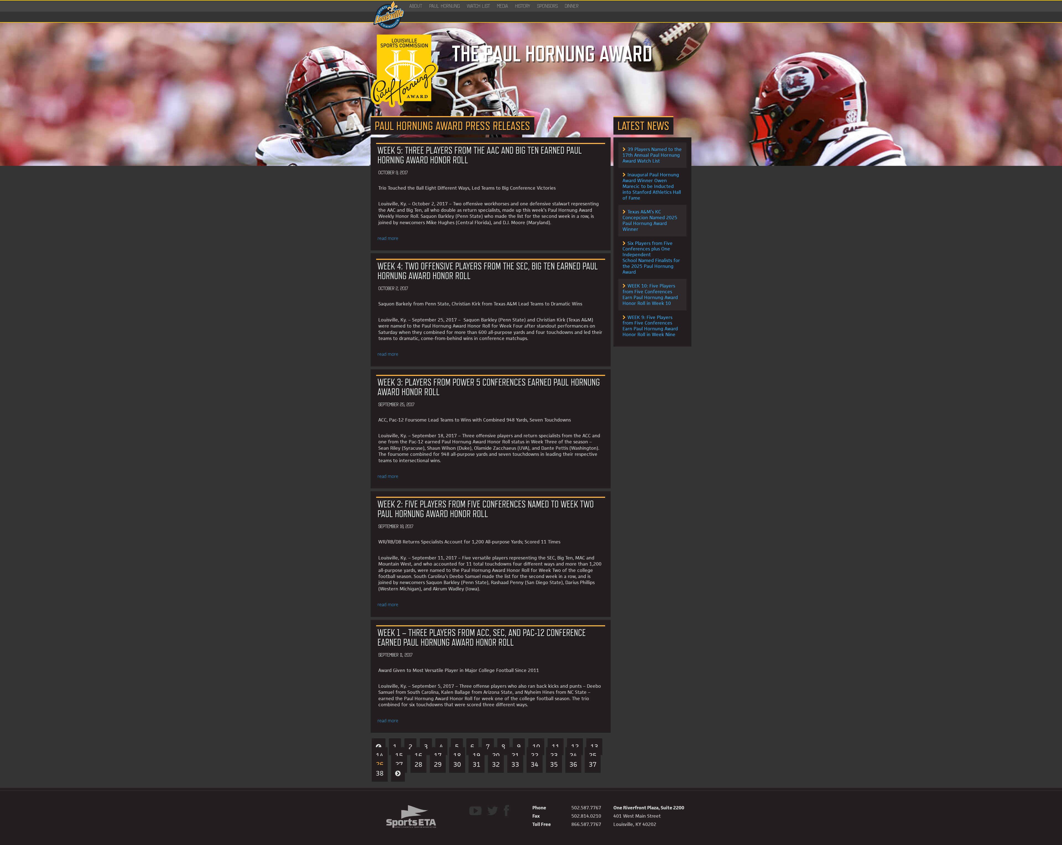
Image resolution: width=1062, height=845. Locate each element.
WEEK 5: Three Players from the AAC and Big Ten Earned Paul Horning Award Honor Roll (480, 155)
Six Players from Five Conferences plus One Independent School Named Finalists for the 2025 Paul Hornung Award (651, 257)
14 (380, 755)
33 (515, 764)
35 (554, 764)
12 (575, 746)
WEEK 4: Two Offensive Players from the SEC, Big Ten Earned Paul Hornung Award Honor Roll (488, 270)
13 (594, 746)
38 (380, 773)
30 (457, 764)
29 (438, 764)
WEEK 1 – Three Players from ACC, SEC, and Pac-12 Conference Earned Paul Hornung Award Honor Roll (482, 637)
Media (502, 6)
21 (515, 755)
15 (399, 755)
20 (496, 755)
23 (554, 755)
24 (573, 755)
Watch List (478, 6)
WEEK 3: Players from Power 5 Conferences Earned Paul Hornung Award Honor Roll (489, 386)
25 (593, 755)
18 (457, 755)
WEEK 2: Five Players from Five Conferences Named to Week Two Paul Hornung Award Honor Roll (486, 508)
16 (418, 755)
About (415, 6)
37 (593, 764)
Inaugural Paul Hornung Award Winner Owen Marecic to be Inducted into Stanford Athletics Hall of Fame (652, 186)
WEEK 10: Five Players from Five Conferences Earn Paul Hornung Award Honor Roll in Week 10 (650, 294)
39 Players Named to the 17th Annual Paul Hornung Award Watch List (652, 155)
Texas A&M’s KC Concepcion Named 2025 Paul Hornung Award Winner (650, 220)
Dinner (572, 6)
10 (536, 746)
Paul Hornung (444, 6)
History (522, 6)
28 (418, 764)
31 (476, 764)
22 (534, 755)
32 (496, 764)
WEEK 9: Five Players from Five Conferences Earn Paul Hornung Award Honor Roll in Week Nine (650, 326)
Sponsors (547, 6)
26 (380, 764)
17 (438, 755)
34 (534, 764)
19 (476, 755)
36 (573, 764)
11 (555, 746)
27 (399, 764)
